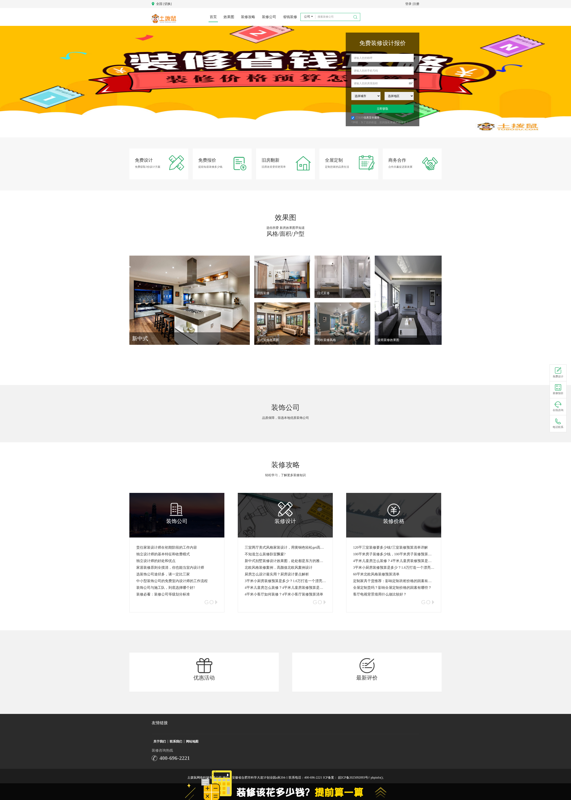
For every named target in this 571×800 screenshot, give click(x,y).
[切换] (167, 4)
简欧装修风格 (326, 340)
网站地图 (192, 741)
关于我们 (159, 741)
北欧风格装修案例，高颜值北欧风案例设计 (278, 567)
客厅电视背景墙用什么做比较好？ (380, 594)
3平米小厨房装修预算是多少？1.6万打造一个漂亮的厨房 (289, 581)
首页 (213, 17)
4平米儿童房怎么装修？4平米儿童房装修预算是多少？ (287, 587)
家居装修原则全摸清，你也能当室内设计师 (170, 567)
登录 (408, 4)
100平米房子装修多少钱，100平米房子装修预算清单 (394, 554)
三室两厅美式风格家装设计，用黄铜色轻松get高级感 (286, 547)
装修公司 (269, 17)
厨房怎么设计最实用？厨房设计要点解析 (277, 574)
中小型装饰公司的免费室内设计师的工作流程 (172, 581)
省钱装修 (290, 17)
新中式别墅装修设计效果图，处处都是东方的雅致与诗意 (289, 561)
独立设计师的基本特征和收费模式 (163, 554)
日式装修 (323, 293)
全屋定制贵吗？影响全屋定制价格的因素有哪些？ (392, 587)
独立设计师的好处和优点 (156, 561)
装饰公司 (285, 407)
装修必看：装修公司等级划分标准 (163, 594)
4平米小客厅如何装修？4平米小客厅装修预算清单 (284, 594)
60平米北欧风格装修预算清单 (376, 574)
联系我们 (176, 741)
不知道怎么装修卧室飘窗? (265, 554)
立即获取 (382, 108)
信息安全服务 (372, 117)
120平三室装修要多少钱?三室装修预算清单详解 (390, 547)
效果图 (228, 17)
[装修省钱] (285, 82)
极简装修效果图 (388, 340)
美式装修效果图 (268, 340)
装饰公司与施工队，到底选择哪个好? (165, 587)
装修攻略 (248, 17)
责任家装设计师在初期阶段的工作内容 (166, 547)
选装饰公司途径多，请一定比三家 (163, 574)
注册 (416, 4)
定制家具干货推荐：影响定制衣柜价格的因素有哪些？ (396, 581)
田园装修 (263, 293)
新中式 (140, 338)
